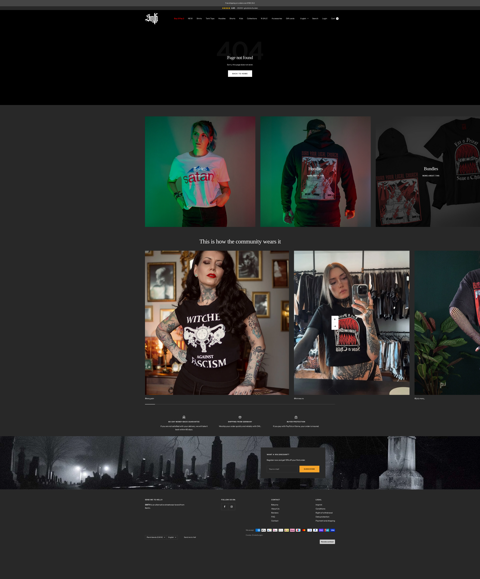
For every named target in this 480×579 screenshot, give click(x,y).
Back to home (240, 74)
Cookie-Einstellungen (254, 535)
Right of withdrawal (324, 513)
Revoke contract (327, 542)
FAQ (273, 517)
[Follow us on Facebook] (224, 506)
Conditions (320, 509)
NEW (190, 18)
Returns (274, 505)
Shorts (232, 18)
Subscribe (309, 469)
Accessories (277, 18)
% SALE (264, 18)
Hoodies (222, 18)
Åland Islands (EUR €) (155, 537)
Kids (241, 18)
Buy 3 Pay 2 (179, 18)
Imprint (319, 505)
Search (315, 18)
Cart (334, 18)
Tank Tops (210, 18)
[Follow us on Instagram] (231, 506)
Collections (252, 18)
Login (324, 18)
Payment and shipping (325, 521)
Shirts (199, 18)
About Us (275, 509)
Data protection (322, 517)
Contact (274, 521)
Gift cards (290, 18)
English (303, 18)
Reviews (274, 513)
